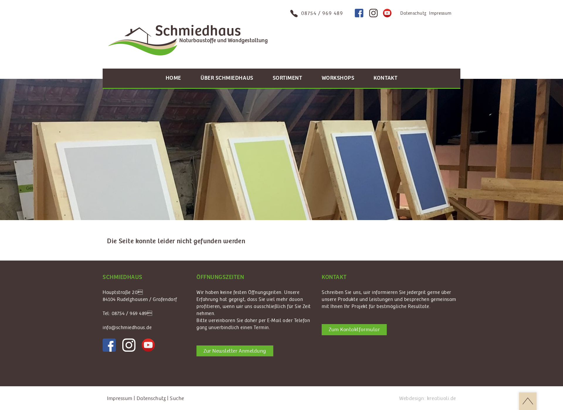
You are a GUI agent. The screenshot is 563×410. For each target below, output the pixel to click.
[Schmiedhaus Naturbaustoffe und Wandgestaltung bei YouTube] (387, 13)
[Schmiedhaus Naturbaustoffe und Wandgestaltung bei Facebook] (359, 13)
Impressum (440, 13)
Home (173, 78)
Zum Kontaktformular (354, 329)
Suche (177, 398)
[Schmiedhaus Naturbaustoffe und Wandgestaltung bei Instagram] (373, 13)
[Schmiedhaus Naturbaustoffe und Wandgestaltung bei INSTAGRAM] (128, 345)
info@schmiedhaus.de (127, 328)
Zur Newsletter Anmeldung (235, 351)
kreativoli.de (441, 398)
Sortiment (287, 78)
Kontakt (385, 78)
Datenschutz (413, 13)
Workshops (338, 78)
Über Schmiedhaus (227, 78)
